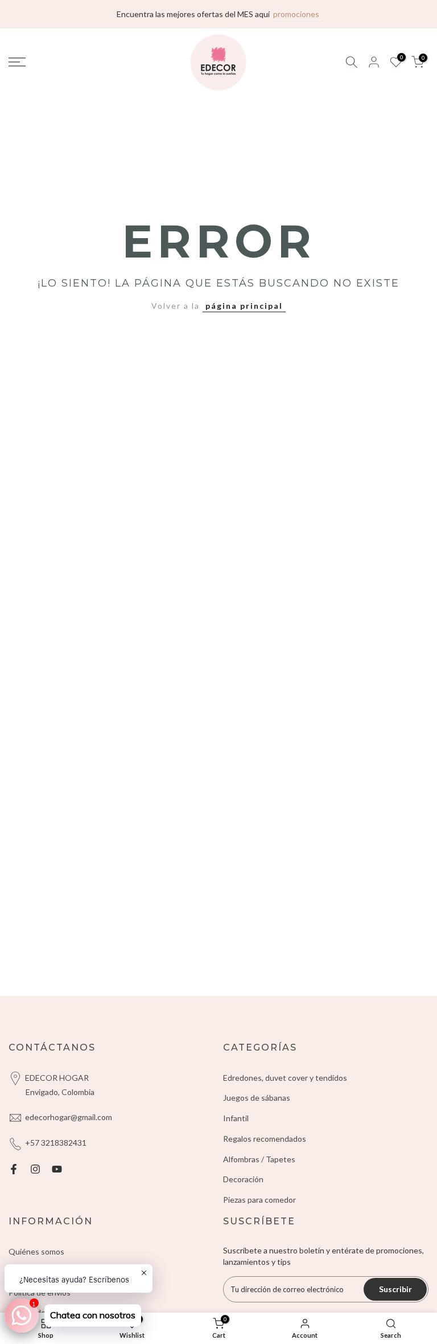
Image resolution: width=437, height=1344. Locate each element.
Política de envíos (40, 1292)
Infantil (236, 1118)
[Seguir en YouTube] (57, 1169)
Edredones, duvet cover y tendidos (285, 1077)
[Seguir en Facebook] (14, 1169)
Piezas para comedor (259, 1199)
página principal (244, 306)
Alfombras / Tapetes (259, 1159)
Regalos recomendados (264, 1138)
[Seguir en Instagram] (35, 1169)
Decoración (243, 1179)
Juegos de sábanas (256, 1097)
